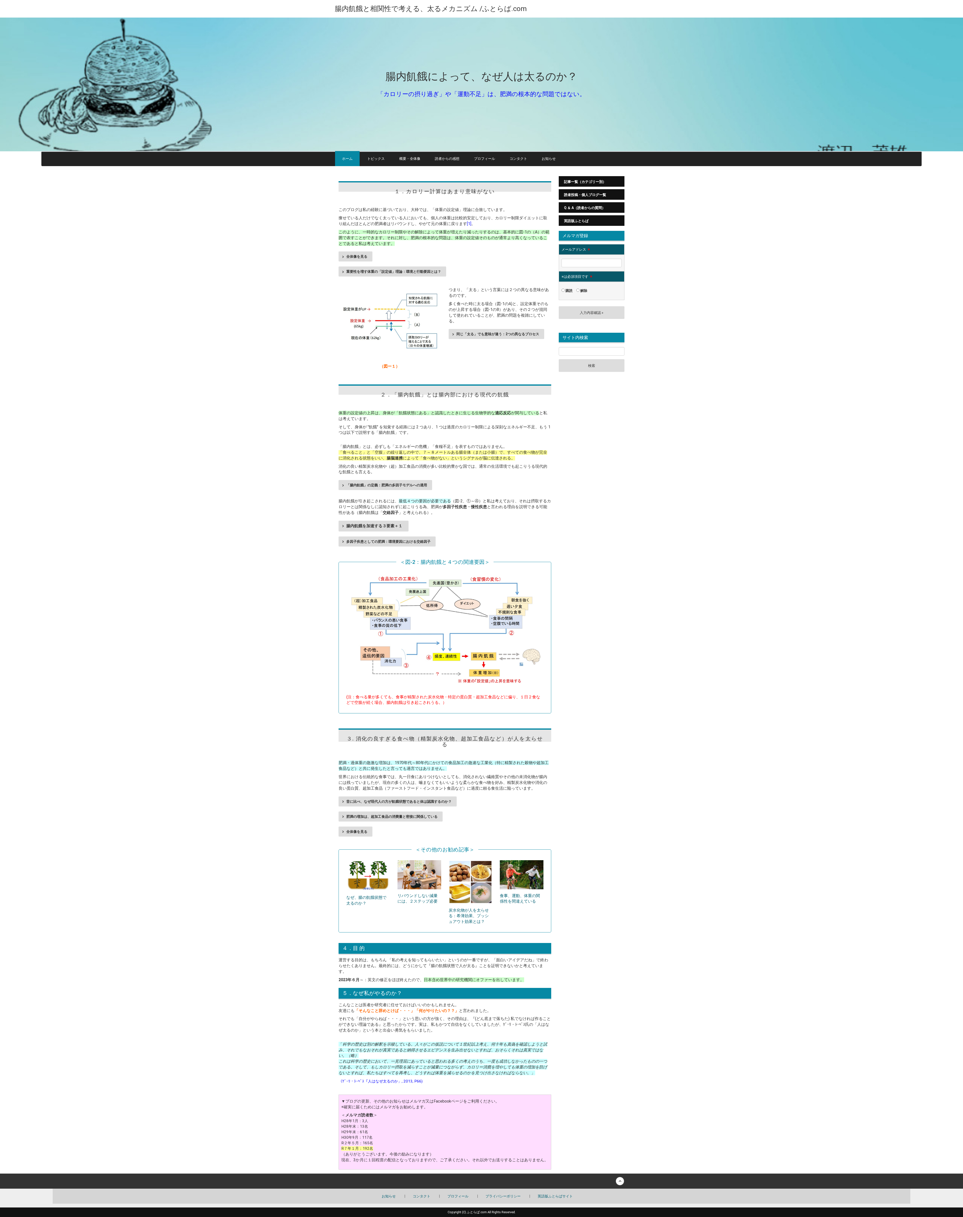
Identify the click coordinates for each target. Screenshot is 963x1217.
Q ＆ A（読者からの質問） (584, 208)
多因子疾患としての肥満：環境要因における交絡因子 (388, 541)
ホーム (347, 159)
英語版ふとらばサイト (555, 1196)
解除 (583, 291)
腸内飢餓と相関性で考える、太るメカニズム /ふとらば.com (431, 9)
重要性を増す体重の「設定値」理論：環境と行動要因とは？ (393, 271)
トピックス (376, 159)
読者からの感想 (447, 159)
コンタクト (518, 159)
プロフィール (484, 159)
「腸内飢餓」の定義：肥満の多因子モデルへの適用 (386, 485)
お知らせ (549, 159)
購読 (569, 291)
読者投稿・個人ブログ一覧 (585, 195)
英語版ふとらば (576, 221)
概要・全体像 (409, 159)
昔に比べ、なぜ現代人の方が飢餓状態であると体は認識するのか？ (399, 801)
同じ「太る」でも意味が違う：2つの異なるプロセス (497, 334)
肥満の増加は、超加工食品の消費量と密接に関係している (392, 817)
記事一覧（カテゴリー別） (585, 182)
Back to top (481, 1181)
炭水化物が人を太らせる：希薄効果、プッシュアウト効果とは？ (469, 916)
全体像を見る (356, 256)
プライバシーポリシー (503, 1196)
